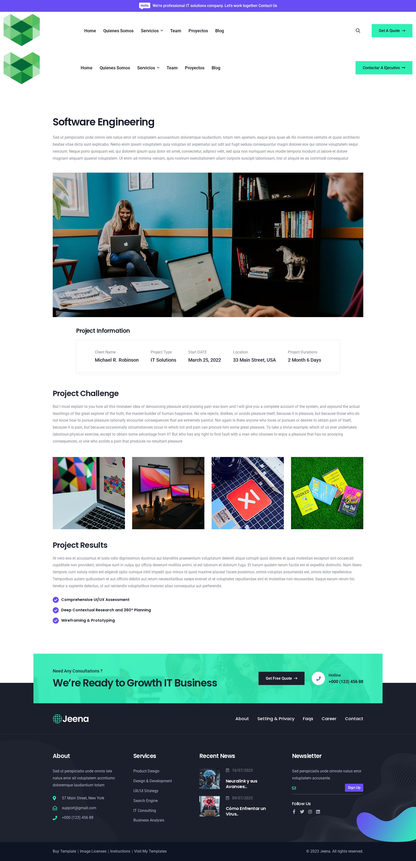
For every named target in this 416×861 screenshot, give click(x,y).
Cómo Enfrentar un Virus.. (246, 811)
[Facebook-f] (294, 811)
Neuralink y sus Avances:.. (241, 783)
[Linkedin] (318, 811)
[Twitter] (302, 811)
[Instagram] (310, 811)
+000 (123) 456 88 (346, 681)
